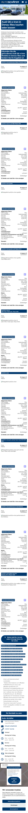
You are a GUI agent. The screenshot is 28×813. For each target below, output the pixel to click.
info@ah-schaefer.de (11, 726)
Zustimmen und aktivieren (14, 780)
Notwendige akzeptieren (14, 801)
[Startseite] (10, 1)
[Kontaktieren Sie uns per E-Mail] (23, 2)
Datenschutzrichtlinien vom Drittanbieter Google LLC (13, 774)
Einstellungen (14, 805)
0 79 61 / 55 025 (9, 729)
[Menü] (26, 2)
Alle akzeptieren (14, 809)
